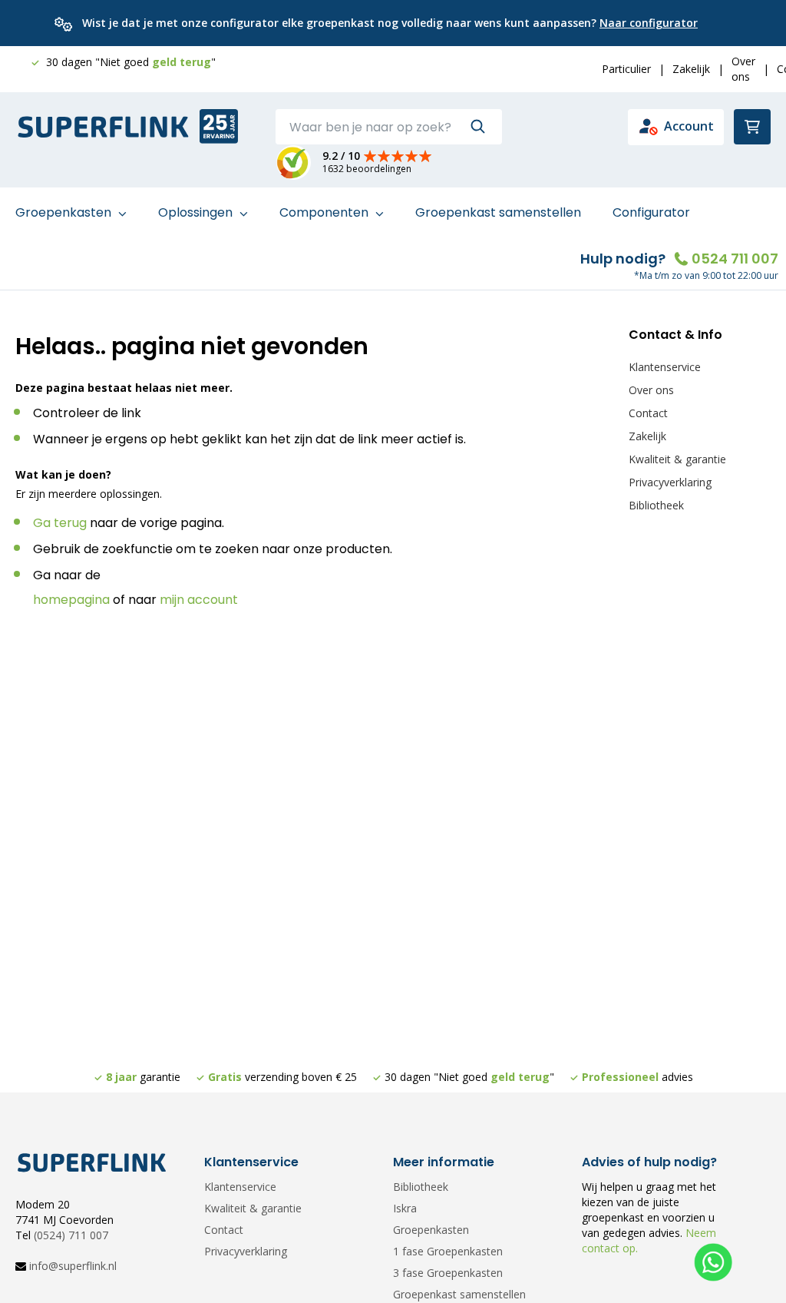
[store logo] (103, 127)
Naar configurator (648, 22)
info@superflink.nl (73, 1265)
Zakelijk (691, 68)
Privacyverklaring (670, 482)
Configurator (651, 212)
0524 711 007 (735, 258)
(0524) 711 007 (71, 1235)
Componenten (325, 212)
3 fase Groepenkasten (448, 1272)
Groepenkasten (64, 212)
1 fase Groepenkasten (448, 1251)
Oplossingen (197, 212)
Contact (648, 413)
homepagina (71, 599)
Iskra (405, 1208)
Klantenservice (665, 367)
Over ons (743, 69)
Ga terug (60, 523)
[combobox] (389, 126)
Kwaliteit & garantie (677, 459)
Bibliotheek (656, 505)
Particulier (626, 68)
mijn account (199, 599)
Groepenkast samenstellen (498, 212)
